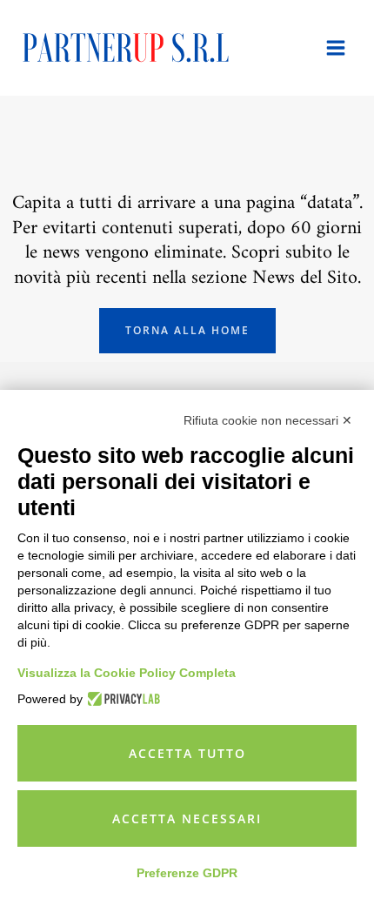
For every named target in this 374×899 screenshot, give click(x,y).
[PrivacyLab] (121, 699)
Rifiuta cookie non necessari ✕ (268, 420)
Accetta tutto (187, 753)
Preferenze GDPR (187, 873)
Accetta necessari (187, 818)
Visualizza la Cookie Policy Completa (126, 673)
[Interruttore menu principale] (336, 48)
